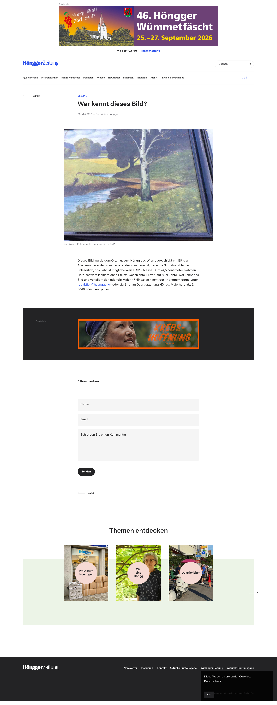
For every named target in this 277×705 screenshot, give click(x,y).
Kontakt (162, 668)
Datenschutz (212, 681)
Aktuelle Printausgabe (183, 668)
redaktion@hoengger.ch (95, 284)
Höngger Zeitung (150, 51)
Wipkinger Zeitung (127, 51)
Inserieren (147, 668)
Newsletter (130, 668)
